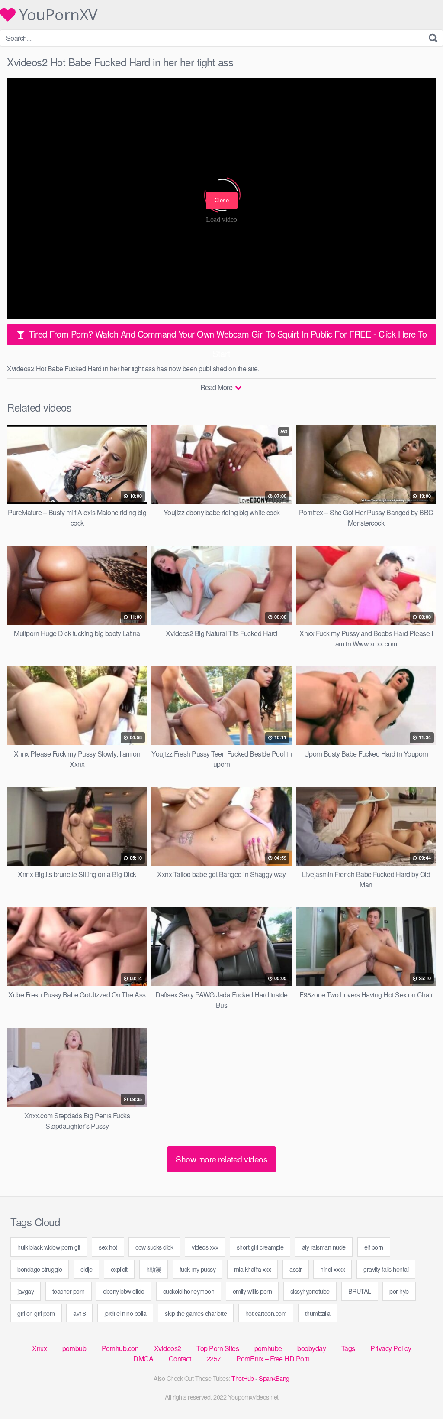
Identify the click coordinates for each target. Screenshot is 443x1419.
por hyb (399, 1291)
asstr (295, 1268)
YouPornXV (56, 15)
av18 (79, 1313)
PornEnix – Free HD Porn (273, 1359)
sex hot (108, 1246)
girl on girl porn (36, 1313)
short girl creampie (260, 1246)
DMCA (143, 1359)
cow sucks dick (154, 1246)
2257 (213, 1359)
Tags (348, 1348)
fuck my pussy (198, 1268)
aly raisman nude (324, 1246)
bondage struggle (39, 1268)
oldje (86, 1268)
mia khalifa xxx (252, 1268)
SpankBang (274, 1378)
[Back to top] (419, 1391)
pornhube (268, 1348)
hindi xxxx (332, 1268)
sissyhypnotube (310, 1291)
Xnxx (39, 1348)
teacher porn (68, 1291)
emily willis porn (252, 1291)
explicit (119, 1268)
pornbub (74, 1348)
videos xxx (205, 1246)
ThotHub (242, 1378)
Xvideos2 (167, 1348)
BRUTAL (359, 1291)
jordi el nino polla (125, 1313)
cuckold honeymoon (189, 1291)
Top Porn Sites (217, 1348)
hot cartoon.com (266, 1313)
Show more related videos (221, 1159)
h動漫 (153, 1268)
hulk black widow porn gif (48, 1246)
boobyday (311, 1348)
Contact (180, 1359)
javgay (25, 1291)
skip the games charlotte (196, 1313)
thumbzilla (318, 1313)
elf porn (373, 1246)
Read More (217, 387)
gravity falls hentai (385, 1268)
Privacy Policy (390, 1348)
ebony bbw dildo (123, 1291)
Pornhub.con (120, 1348)
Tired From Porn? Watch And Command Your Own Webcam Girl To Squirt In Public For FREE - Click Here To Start (226, 336)
